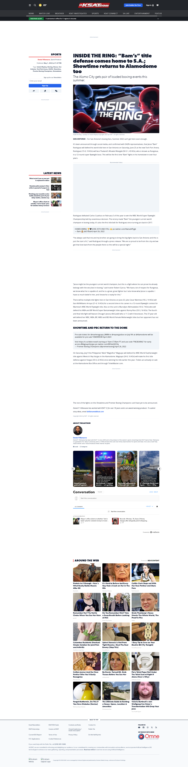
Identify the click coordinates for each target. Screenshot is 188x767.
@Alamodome (141, 334)
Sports (95, 13)
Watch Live (44, 13)
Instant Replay (42, 67)
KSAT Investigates (78, 13)
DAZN (51, 69)
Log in (151, 492)
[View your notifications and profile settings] (157, 506)
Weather (59, 13)
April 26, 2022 (98, 231)
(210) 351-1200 (60, 744)
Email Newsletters (34, 725)
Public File (91, 729)
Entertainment (142, 13)
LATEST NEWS (52, 173)
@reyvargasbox (118, 334)
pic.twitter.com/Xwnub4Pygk (124, 229)
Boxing (50, 67)
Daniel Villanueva (44, 59)
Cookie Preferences (55, 739)
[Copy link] (45, 91)
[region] (116, 512)
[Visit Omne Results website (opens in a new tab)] (148, 737)
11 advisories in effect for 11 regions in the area (60, 18)
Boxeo (55, 67)
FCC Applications (34, 739)
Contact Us (92, 725)
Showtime (57, 69)
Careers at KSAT (54, 729)
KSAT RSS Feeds (54, 725)
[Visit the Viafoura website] (154, 532)
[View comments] (56, 91)
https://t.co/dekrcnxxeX (88, 342)
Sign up (156, 492)
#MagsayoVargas (88, 344)
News (31, 13)
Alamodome (57, 71)
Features (159, 13)
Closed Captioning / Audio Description (75, 729)
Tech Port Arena (42, 69)
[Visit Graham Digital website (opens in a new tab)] (46, 760)
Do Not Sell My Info (94, 735)
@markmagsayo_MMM (100, 334)
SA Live (126, 13)
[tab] (78, 506)
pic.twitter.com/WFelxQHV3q (107, 344)
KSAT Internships (34, 729)
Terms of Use (53, 735)
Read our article (89, 749)
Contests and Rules (75, 725)
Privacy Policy (73, 735)
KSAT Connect (111, 13)
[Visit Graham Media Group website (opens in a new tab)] (34, 760)
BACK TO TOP (94, 720)
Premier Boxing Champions (42, 71)
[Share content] (34, 91)
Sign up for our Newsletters (52, 77)
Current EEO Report (35, 735)
